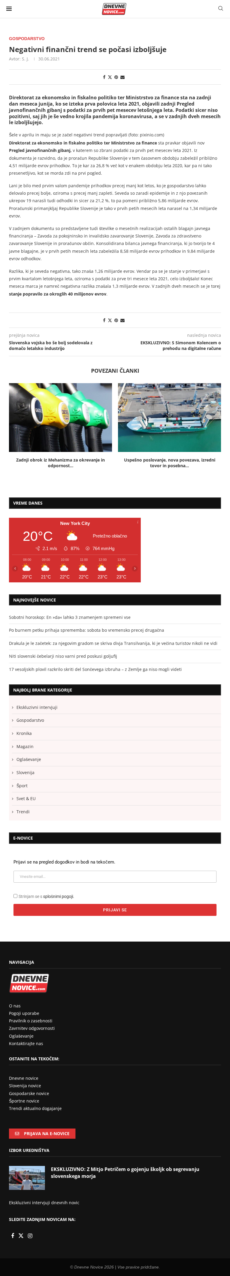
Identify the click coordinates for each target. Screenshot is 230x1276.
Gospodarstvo (30, 720)
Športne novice (24, 1101)
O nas (15, 1006)
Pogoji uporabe (24, 1013)
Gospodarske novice (29, 1093)
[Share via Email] (122, 77)
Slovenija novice (25, 1085)
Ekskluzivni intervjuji (37, 707)
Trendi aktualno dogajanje (35, 1108)
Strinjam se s (46, 896)
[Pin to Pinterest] (116, 77)
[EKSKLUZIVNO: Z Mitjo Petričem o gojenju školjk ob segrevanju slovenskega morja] (27, 1178)
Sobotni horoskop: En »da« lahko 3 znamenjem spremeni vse (70, 617)
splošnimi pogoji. (58, 896)
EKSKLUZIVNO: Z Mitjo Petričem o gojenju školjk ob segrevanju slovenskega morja (125, 1172)
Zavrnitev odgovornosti (32, 1028)
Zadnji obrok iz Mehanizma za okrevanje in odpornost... (60, 463)
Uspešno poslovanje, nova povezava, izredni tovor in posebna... (169, 463)
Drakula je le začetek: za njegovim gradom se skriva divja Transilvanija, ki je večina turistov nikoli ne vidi (113, 643)
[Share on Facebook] (104, 77)
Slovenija (25, 772)
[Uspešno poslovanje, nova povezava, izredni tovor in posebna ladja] (169, 417)
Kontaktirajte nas (26, 1043)
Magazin (25, 746)
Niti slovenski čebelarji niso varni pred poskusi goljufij (63, 656)
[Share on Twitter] (110, 77)
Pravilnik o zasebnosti (30, 1021)
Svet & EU (26, 798)
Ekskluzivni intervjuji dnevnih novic (44, 1202)
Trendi (23, 811)
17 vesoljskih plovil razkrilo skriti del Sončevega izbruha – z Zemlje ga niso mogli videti (95, 669)
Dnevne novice (23, 1078)
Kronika (24, 733)
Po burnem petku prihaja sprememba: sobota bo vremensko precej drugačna (86, 630)
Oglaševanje (28, 759)
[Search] (221, 9)
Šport (22, 785)
